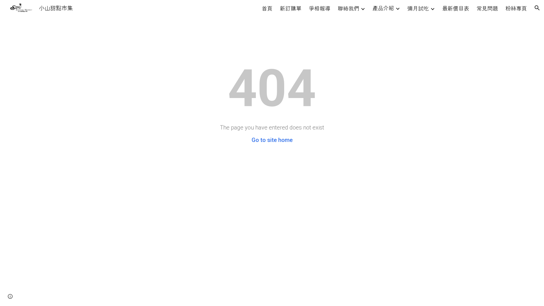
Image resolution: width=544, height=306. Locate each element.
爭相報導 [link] (319, 8)
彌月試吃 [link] (418, 8)
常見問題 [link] (487, 8)
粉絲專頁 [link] (516, 8)
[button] (537, 8)
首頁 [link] (267, 8)
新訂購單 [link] (290, 8)
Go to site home (272, 140)
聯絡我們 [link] (348, 8)
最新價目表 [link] (455, 8)
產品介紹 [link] (383, 8)
